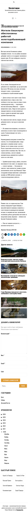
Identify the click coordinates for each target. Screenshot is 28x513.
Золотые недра (20, 485)
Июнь (5, 451)
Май (5, 454)
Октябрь (6, 440)
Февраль (6, 463)
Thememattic (19, 510)
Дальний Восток (5, 403)
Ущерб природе (19, 490)
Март (5, 460)
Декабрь (6, 434)
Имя (2, 355)
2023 (4, 423)
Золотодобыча (18, 480)
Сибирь (3, 400)
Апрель (6, 457)
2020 (4, 432)
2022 (4, 426)
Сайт (2, 372)
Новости (4, 240)
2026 (4, 414)
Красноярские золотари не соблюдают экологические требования (13, 276)
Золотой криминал (7, 485)
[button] (2, 234)
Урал (9, 240)
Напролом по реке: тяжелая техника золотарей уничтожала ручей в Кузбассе (13, 260)
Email (3, 363)
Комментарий (5, 334)
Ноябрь (6, 437)
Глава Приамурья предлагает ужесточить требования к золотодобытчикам (14, 293)
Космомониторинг (7, 490)
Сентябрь (7, 443)
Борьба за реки (17, 240)
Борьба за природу (8, 475)
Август (6, 446)
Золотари (14, 8)
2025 (4, 417)
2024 (4, 420)
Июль (5, 449)
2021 (4, 429)
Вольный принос (7, 480)
